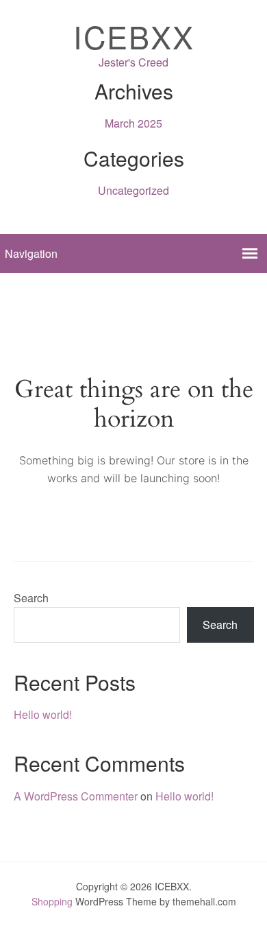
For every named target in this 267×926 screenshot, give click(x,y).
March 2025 (133, 123)
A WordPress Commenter (76, 796)
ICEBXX (133, 36)
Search (31, 598)
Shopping (52, 901)
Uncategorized (133, 190)
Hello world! (43, 714)
